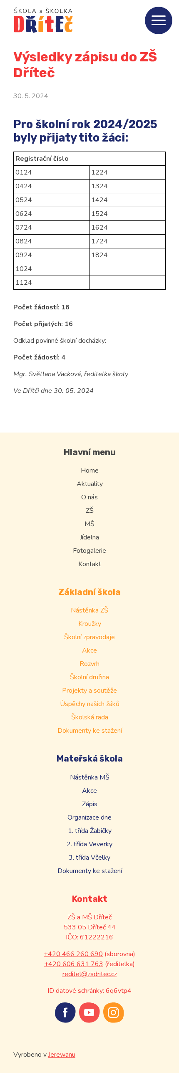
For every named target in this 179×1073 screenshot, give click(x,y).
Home (90, 470)
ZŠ (90, 510)
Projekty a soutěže (89, 690)
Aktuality (90, 483)
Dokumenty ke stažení (89, 730)
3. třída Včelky (89, 857)
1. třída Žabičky (90, 830)
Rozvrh (89, 663)
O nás (89, 497)
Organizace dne (89, 817)
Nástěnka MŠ (89, 777)
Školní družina (89, 677)
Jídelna (89, 537)
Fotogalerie (89, 550)
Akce (89, 650)
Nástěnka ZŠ (89, 610)
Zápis (89, 804)
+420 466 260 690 (73, 954)
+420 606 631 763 (73, 964)
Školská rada (89, 717)
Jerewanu (61, 1054)
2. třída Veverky (89, 844)
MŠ (89, 524)
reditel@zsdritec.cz (89, 974)
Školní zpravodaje (89, 637)
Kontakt (89, 564)
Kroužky (89, 623)
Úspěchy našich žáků (89, 704)
